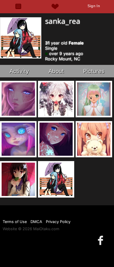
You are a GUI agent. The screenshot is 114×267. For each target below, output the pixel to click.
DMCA (36, 221)
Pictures (93, 71)
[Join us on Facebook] (101, 240)
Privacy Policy (58, 221)
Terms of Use (15, 221)
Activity (19, 71)
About (56, 71)
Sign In (93, 6)
